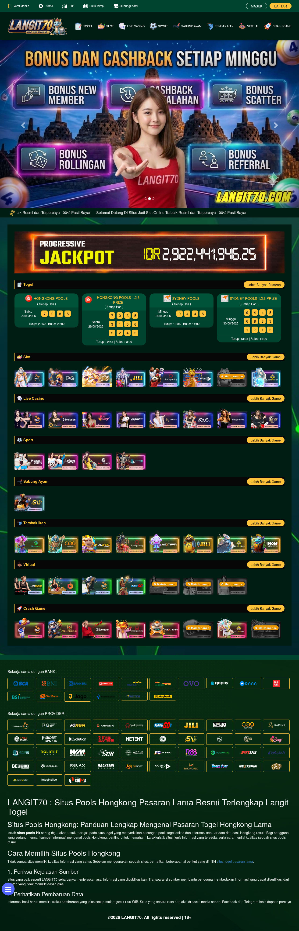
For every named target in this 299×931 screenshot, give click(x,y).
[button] (22, 124)
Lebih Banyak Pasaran (264, 284)
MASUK (256, 6)
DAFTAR (280, 6)
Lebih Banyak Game (266, 357)
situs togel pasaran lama (235, 861)
